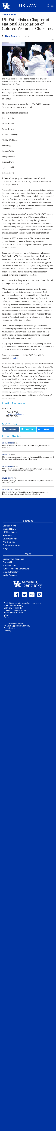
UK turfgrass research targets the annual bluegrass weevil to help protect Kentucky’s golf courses (28, 458)
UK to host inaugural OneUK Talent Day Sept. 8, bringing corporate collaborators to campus (27, 470)
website (16, 358)
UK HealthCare (10, 532)
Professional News (11, 545)
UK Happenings (10, 538)
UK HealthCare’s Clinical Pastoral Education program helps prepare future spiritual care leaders (25, 493)
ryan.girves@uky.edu (15, 414)
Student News (9, 528)
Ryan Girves (11, 36)
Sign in (7, 617)
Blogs (5, 548)
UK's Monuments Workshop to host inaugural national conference (26, 446)
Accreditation (9, 628)
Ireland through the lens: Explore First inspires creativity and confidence (27, 481)
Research (7, 535)
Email (6, 614)
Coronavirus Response (13, 558)
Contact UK (8, 562)
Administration (9, 565)
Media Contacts (10, 575)
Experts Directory (10, 571)
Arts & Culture (9, 541)
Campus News (9, 14)
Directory (7, 630)
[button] (52, 6)
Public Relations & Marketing (16, 568)
